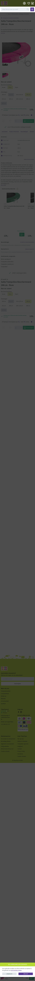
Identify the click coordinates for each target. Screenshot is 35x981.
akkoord (25, 974)
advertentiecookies (16, 970)
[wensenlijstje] (28, 3)
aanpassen (9, 974)
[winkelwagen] (32, 3)
